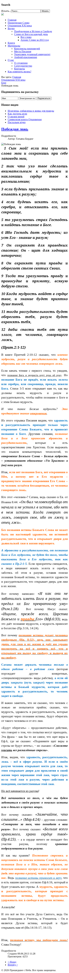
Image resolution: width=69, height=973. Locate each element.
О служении (21, 63)
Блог (3, 82)
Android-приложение (25, 57)
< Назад (12, 962)
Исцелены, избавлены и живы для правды (31, 110)
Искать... (6, 11)
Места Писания (22, 51)
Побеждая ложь (14, 129)
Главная (12, 20)
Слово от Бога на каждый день (31, 34)
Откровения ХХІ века (20, 25)
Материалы (14, 45)
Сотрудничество (23, 65)
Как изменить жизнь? (19, 71)
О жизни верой (16, 116)
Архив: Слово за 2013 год (35, 40)
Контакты (19, 68)
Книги (11, 42)
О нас (11, 60)
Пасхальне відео (17, 122)
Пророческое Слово (18, 22)
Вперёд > (13, 964)
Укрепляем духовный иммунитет (32, 54)
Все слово (26, 37)
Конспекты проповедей (27, 48)
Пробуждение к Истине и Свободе (33, 31)
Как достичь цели (17, 113)
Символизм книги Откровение (25, 119)
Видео (11, 28)
